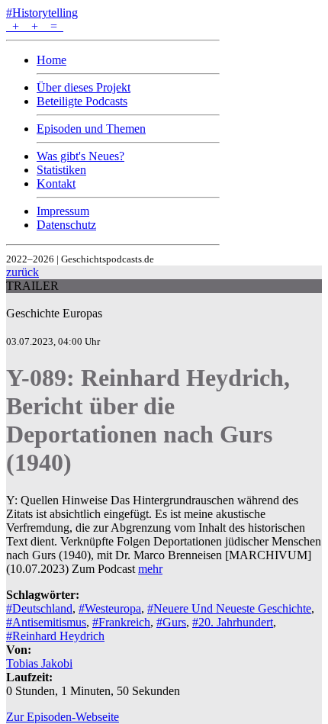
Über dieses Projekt (83, 87)
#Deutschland (39, 608)
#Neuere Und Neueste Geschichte (229, 608)
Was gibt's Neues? (80, 156)
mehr (150, 568)
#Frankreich (121, 622)
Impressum (63, 210)
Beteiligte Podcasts (82, 101)
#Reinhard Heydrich (55, 635)
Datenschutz (66, 224)
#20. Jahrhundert (232, 622)
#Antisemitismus (46, 622)
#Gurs (171, 622)
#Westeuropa (110, 608)
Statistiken (61, 169)
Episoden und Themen (91, 128)
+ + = (34, 26)
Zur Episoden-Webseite (62, 716)
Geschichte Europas (54, 313)
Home (51, 59)
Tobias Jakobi (39, 663)
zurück (22, 271)
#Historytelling (42, 12)
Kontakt (56, 183)
